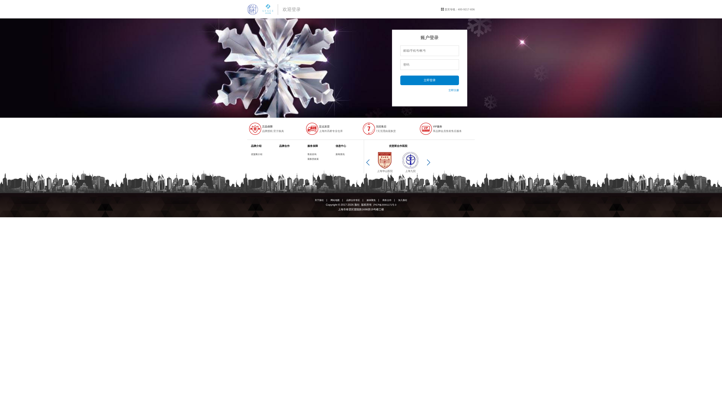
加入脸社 (402, 200)
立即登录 (430, 80)
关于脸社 (319, 200)
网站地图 (335, 200)
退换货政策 (313, 159)
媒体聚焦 (371, 200)
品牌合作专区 (353, 200)
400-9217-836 (466, 9)
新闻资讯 (340, 154)
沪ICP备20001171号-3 (384, 205)
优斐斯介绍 (256, 154)
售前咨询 (311, 154)
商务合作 (386, 200)
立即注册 (453, 90)
